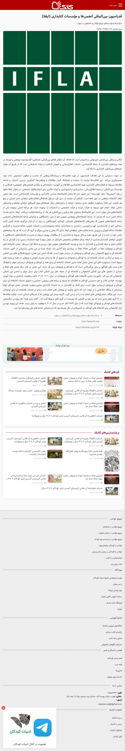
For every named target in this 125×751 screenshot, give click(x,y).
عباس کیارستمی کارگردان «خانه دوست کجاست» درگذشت (29, 453)
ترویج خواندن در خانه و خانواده (110, 533)
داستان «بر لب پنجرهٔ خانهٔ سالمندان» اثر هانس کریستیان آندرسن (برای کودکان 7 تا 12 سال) (26, 477)
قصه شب (118, 664)
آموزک (119, 609)
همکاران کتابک (116, 730)
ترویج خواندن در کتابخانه (112, 527)
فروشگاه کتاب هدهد (114, 603)
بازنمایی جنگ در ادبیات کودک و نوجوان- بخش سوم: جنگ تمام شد (83, 405)
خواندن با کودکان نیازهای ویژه (110, 545)
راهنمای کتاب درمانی (114, 632)
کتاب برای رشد (116, 564)
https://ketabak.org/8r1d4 (87, 327)
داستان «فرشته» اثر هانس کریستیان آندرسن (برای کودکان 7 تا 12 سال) (72, 488)
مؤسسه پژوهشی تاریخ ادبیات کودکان (107, 578)
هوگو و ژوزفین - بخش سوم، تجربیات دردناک (27, 390)
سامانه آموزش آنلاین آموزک (111, 596)
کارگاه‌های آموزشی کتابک (112, 626)
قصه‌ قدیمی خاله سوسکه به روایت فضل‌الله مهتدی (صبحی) (84, 453)
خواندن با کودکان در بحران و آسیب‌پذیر (107, 552)
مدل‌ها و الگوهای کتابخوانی (111, 644)
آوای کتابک (117, 736)
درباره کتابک (117, 718)
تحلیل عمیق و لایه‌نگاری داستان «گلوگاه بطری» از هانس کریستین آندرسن (28, 379)
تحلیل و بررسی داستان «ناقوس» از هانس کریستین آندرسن (28, 405)
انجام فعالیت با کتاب (114, 558)
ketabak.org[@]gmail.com (110, 704)
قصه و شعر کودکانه (114, 658)
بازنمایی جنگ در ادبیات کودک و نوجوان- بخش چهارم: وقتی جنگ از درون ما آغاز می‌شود (83, 379)
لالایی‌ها (119, 671)
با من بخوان (117, 584)
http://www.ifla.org (90, 321)
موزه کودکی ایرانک (115, 590)
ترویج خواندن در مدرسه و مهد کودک (108, 539)
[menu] (120, 5)
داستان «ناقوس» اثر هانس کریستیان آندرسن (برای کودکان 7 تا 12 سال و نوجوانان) (67, 415)
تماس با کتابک (116, 724)
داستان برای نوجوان (114, 677)
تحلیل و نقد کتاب (115, 638)
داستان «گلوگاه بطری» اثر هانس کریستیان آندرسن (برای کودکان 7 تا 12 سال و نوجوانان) (84, 392)
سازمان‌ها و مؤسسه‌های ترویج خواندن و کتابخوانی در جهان (99, 23)
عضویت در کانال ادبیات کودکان (29, 744)
